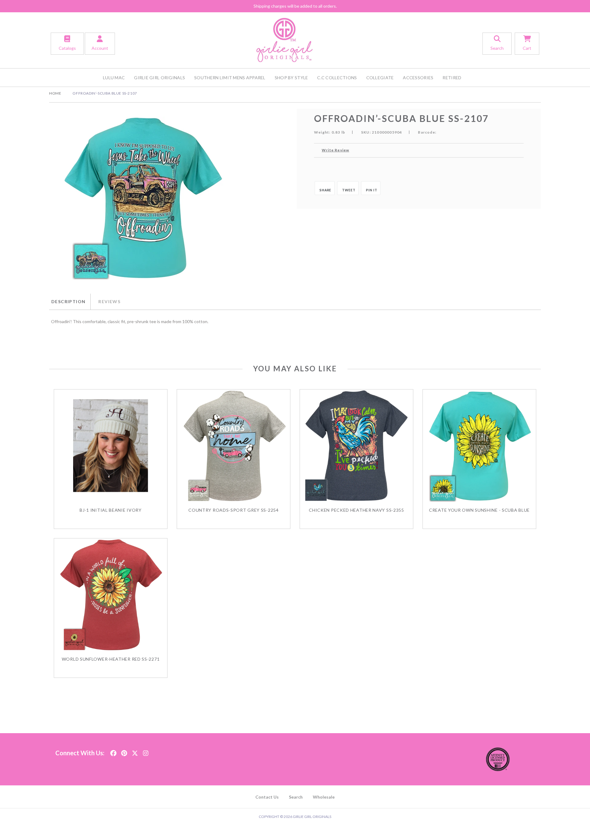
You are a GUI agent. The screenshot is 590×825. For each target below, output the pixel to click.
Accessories (418, 77)
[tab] (69, 302)
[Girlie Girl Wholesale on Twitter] (135, 751)
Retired (451, 77)
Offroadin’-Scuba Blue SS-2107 (105, 93)
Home (55, 93)
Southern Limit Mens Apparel (230, 77)
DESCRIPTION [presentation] (68, 301)
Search (296, 797)
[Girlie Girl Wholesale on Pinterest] (124, 751)
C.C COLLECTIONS (337, 77)
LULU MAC (114, 77)
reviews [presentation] (109, 301)
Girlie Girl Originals (159, 77)
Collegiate (380, 77)
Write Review (335, 150)
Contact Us (267, 797)
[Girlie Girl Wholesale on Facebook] (113, 751)
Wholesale (324, 797)
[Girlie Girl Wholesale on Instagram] (145, 751)
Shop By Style (291, 77)
